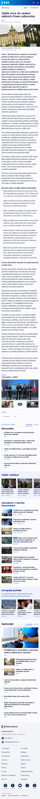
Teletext (4, 760)
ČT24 (3, 20)
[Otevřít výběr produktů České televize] (38, 2)
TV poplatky (6, 756)
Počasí (4, 768)
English (4, 795)
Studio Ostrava (26, 760)
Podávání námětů (26, 771)
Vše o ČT (4, 779)
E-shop (4, 771)
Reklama (24, 752)
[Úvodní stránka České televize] (10, 726)
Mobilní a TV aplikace (9, 775)
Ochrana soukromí (13, 795)
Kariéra (23, 768)
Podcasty (5, 764)
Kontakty (24, 779)
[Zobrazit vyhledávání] (33, 2)
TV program (6, 748)
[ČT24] (5, 3)
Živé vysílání (6, 752)
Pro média (24, 748)
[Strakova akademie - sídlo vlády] (20, 35)
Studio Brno (25, 756)
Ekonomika (6, 416)
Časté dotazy (25, 775)
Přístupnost (24, 795)
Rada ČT (23, 764)
